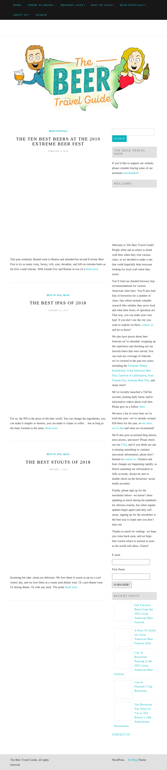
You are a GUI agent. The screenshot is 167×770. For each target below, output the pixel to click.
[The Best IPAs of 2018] (58, 364)
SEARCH (41, 15)
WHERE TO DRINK (40, 5)
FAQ (124, 444)
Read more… (93, 269)
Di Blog (132, 759)
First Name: (119, 569)
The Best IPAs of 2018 (58, 302)
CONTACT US (121, 734)
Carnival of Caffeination (132, 375)
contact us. (130, 459)
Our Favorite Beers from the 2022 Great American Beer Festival (143, 614)
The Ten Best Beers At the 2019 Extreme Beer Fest (58, 141)
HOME (17, 5)
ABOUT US (20, 15)
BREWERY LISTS (72, 5)
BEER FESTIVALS (132, 5)
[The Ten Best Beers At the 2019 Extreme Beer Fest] (58, 205)
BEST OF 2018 (54, 295)
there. (142, 406)
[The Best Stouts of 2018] (58, 523)
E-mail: (116, 554)
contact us (147, 324)
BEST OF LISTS (101, 5)
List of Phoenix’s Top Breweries (143, 686)
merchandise (130, 173)
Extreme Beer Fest (138, 380)
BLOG (66, 295)
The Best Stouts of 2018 (58, 462)
